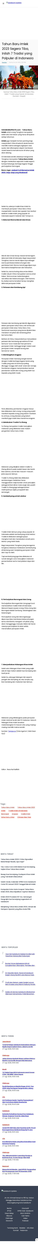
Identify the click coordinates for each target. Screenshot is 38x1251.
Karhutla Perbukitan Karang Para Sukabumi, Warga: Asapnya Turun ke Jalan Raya (18, 1115)
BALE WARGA (25, 1213)
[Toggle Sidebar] (3, 3)
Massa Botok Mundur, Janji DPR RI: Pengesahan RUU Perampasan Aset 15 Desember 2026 (19, 1170)
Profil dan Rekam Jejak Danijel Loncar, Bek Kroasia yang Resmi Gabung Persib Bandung (20, 983)
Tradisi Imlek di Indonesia (17, 810)
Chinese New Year (24, 817)
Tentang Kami (12, 1228)
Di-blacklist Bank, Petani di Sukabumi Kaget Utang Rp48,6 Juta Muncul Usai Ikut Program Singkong (19, 974)
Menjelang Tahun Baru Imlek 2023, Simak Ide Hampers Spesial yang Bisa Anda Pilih (18, 908)
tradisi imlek (25, 814)
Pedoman (24, 1230)
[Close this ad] (36, 1239)
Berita (9, 1208)
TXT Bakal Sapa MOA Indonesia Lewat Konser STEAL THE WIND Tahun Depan (18, 1073)
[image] (19, 77)
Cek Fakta (25, 1216)
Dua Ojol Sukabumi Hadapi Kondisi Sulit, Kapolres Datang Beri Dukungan (20, 955)
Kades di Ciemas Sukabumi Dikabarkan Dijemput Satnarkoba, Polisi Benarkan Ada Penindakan (20, 993)
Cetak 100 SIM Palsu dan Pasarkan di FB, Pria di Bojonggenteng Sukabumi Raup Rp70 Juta (18, 1129)
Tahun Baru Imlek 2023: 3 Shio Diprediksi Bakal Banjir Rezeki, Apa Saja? (17, 860)
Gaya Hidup (9, 1213)
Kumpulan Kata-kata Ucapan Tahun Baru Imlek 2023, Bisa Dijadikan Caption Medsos (18, 890)
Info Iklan (30, 1228)
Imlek (3, 810)
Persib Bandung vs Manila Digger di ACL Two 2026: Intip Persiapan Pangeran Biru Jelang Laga (18, 1087)
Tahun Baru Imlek (7, 807)
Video (25, 1218)
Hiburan (9, 1216)
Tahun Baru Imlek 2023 (26, 807)
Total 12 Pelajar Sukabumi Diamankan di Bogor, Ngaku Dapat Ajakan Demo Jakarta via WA (19, 1046)
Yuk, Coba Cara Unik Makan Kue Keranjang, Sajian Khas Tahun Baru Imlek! (18, 868)
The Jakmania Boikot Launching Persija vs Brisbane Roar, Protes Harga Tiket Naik (17, 1157)
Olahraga (9, 1218)
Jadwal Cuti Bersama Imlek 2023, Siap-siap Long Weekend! (17, 171)
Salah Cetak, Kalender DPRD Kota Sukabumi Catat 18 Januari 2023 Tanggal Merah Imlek (18, 883)
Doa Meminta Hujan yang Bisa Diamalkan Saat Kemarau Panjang (19, 1143)
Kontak (16, 1230)
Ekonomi (9, 1221)
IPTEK (9, 1211)
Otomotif (25, 1208)
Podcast (25, 1221)
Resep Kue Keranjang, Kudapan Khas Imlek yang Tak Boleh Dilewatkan (18, 875)
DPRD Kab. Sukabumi (25, 1211)
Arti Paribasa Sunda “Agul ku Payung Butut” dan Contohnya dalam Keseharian (17, 1101)
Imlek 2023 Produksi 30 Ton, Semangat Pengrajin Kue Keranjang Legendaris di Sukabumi (16, 899)
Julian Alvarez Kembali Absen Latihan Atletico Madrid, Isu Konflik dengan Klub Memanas (18, 1060)
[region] (19, 23)
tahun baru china (7, 817)
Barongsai (5, 814)
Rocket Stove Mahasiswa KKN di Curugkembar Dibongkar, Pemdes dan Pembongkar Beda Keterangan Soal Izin (20, 964)
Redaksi (22, 1228)
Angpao (15, 814)
